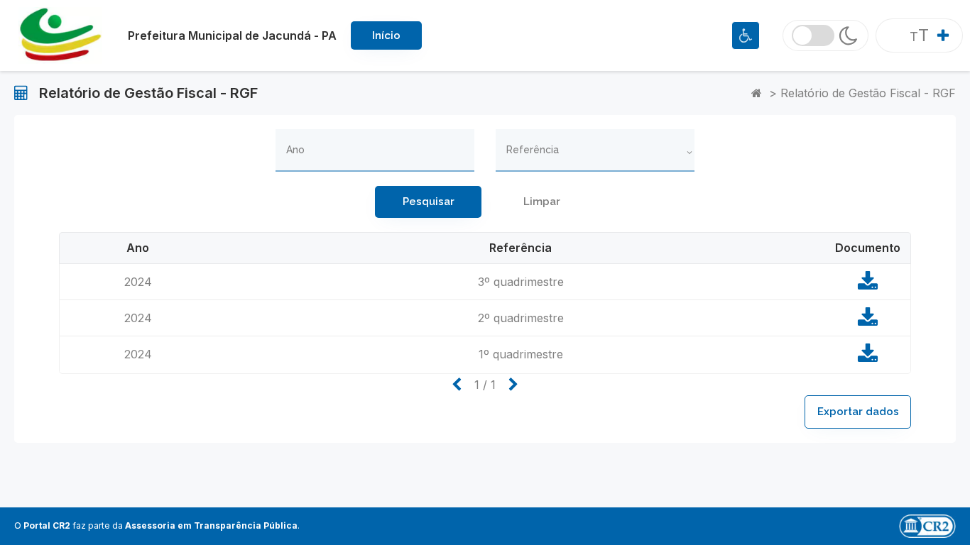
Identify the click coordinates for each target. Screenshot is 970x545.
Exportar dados (858, 411)
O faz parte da (156, 525)
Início (386, 35)
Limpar (541, 201)
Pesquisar (428, 201)
